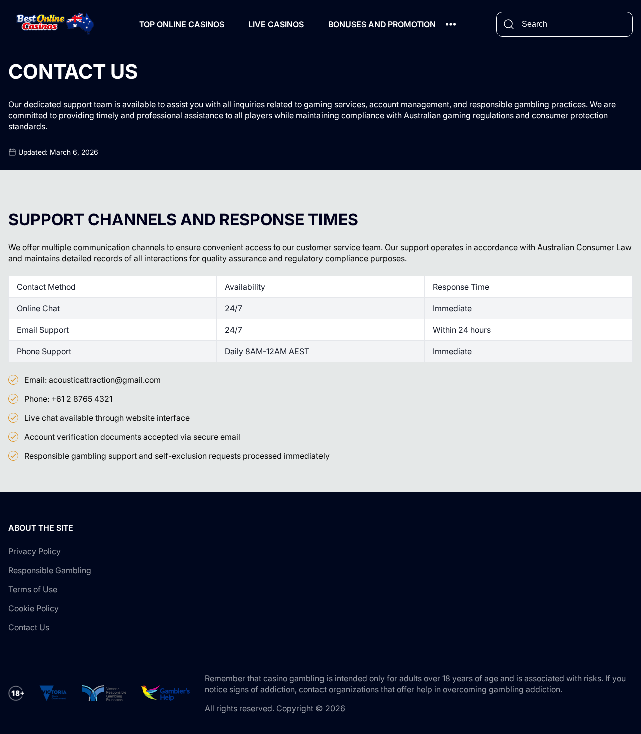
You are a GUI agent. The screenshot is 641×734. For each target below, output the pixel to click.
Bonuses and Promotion (382, 24)
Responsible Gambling (49, 570)
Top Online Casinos (181, 24)
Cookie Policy (33, 608)
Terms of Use (32, 589)
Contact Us (28, 627)
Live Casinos (276, 24)
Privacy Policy (34, 551)
